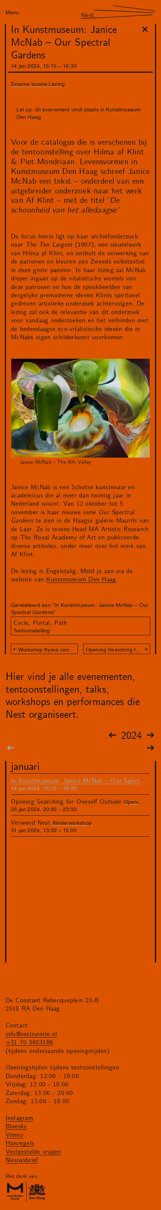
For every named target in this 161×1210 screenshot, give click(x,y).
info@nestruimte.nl (31, 1034)
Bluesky (16, 1126)
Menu (12, 11)
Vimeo (14, 1135)
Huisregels (20, 1143)
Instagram (19, 1118)
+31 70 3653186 (30, 1042)
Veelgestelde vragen (33, 1152)
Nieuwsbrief (22, 1160)
